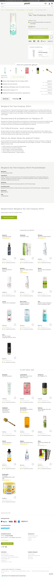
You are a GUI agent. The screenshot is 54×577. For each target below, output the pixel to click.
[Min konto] (49, 3)
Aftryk (2, 572)
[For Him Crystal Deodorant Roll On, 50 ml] (9, 349)
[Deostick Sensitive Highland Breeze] (27, 316)
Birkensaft (30, 557)
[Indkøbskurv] (52, 3)
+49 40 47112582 (9, 535)
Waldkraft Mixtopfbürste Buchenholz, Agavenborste (16, 93)
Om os (29, 540)
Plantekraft (30, 558)
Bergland (30, 13)
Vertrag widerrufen (7, 543)
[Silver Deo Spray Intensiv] (45, 249)
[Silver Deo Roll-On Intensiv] (9, 282)
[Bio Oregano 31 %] (38, 70)
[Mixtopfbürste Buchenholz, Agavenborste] (49, 70)
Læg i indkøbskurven (38, 37)
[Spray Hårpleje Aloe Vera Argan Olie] (45, 422)
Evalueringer (16, 98)
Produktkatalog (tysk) (33, 535)
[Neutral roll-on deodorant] (9, 316)
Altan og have (31, 553)
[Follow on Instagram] (6, 547)
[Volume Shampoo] (9, 455)
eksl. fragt (46, 28)
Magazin (30, 539)
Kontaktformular (5, 540)
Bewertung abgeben (9, 217)
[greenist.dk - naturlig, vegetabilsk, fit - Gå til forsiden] (27, 3)
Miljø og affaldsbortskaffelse (7, 555)
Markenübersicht (5, 553)
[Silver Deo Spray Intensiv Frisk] (27, 282)
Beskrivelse (5, 98)
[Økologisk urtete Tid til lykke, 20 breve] (27, 70)
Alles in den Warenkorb (18, 77)
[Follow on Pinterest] (4, 547)
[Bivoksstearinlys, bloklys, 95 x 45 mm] (27, 422)
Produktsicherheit (5, 571)
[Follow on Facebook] (2, 547)
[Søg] (52, 6)
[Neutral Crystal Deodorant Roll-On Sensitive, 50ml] (45, 316)
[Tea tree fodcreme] (16, 70)
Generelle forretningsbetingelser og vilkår (20, 571)
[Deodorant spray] (9, 249)
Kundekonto (4, 560)
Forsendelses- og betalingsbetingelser (9, 557)
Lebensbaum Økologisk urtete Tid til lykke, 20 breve (16, 87)
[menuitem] (49, 3)
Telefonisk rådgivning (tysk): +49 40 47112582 (15, 0)
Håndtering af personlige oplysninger (40, 571)
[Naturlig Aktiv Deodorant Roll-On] (45, 282)
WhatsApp (47, 0)
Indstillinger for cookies (6, 561)
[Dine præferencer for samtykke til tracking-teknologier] (14, 575)
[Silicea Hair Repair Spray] (27, 455)
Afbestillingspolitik (5, 558)
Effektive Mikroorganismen (34, 555)
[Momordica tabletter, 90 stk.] (45, 455)
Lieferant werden (32, 537)
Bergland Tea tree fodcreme (10, 84)
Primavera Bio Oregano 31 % (10, 90)
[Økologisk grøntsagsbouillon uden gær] (9, 488)
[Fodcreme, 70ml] (27, 249)
